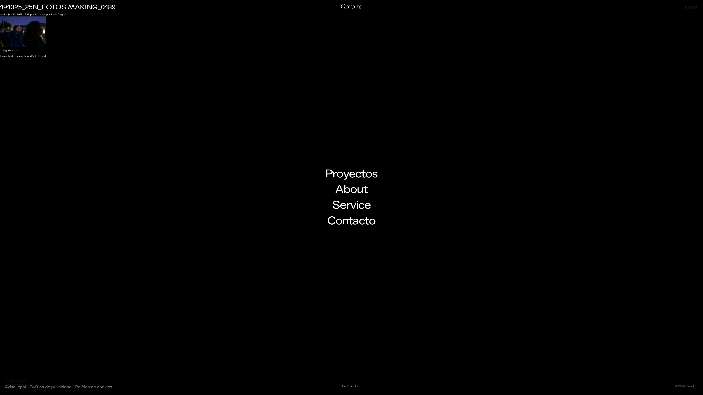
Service (351, 205)
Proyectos (352, 173)
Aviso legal (15, 387)
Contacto (351, 220)
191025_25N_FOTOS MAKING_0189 (58, 7)
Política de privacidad (50, 387)
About (351, 189)
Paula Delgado (59, 14)
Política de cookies (93, 387)
